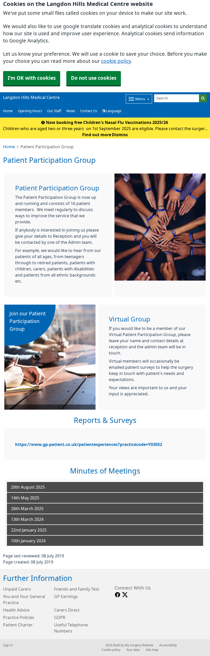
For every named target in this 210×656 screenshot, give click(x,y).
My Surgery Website (139, 645)
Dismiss (120, 135)
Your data (133, 649)
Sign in (8, 645)
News (70, 111)
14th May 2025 (25, 498)
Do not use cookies (93, 78)
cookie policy (116, 61)
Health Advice (16, 610)
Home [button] (8, 111)
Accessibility (168, 645)
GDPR (59, 617)
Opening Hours (30, 111)
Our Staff (54, 111)
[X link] (125, 595)
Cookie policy (111, 649)
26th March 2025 (27, 509)
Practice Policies (18, 617)
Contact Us (88, 111)
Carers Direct (67, 610)
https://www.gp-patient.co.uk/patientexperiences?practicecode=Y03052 (88, 444)
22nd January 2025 (29, 530)
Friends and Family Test (76, 589)
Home (9, 147)
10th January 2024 (28, 541)
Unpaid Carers (17, 589)
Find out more (96, 135)
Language (113, 111)
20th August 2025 (28, 487)
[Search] (203, 98)
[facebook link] (117, 595)
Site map (152, 649)
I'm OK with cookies (32, 78)
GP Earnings (66, 596)
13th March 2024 (27, 519)
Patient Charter (18, 625)
